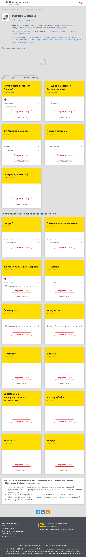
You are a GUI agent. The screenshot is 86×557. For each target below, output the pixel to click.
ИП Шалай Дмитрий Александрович (59, 87)
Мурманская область (44, 40)
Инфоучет (10, 353)
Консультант (54, 310)
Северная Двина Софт (17, 174)
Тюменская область (25, 42)
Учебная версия (7, 526)
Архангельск (17, 31)
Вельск (63, 31)
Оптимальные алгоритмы (62, 223)
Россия (28, 37)
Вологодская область (61, 37)
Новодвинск (53, 31)
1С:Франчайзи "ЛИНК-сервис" (21, 266)
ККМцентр (10, 440)
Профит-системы (57, 130)
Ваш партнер (11, 310)
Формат (51, 353)
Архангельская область (41, 37)
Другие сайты (6, 536)
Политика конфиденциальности (13, 531)
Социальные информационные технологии (15, 397)
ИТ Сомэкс (53, 266)
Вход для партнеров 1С (10, 523)
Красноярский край (27, 40)
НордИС (8, 223)
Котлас (27, 31)
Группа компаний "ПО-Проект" (17, 87)
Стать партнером (8, 528)
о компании (33, 549)
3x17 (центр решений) (17, 130)
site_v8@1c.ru (56, 526)
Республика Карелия (62, 40)
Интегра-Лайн (55, 397)
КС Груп (51, 440)
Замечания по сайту (9, 533)
